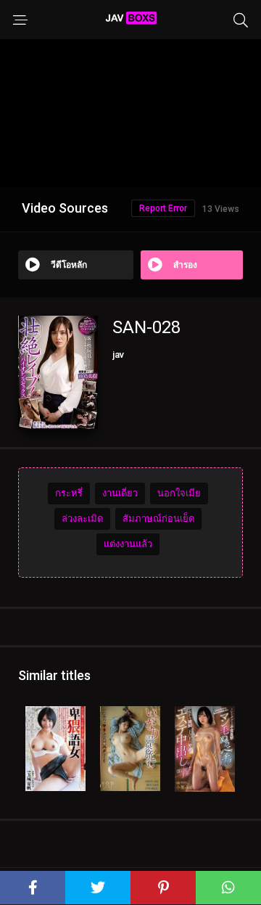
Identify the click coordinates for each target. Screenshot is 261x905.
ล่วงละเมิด (82, 518)
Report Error (163, 208)
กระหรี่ (69, 493)
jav (118, 354)
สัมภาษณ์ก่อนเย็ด (158, 518)
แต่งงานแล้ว (128, 544)
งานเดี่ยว (120, 493)
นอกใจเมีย (179, 493)
